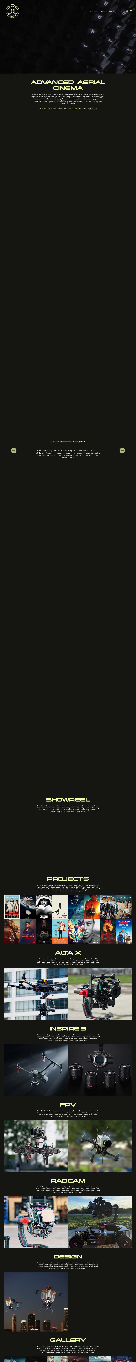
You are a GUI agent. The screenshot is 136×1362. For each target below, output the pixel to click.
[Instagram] (127, 11)
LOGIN (120, 11)
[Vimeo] (131, 11)
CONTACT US (92, 109)
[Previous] (13, 450)
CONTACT (112, 11)
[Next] (122, 450)
